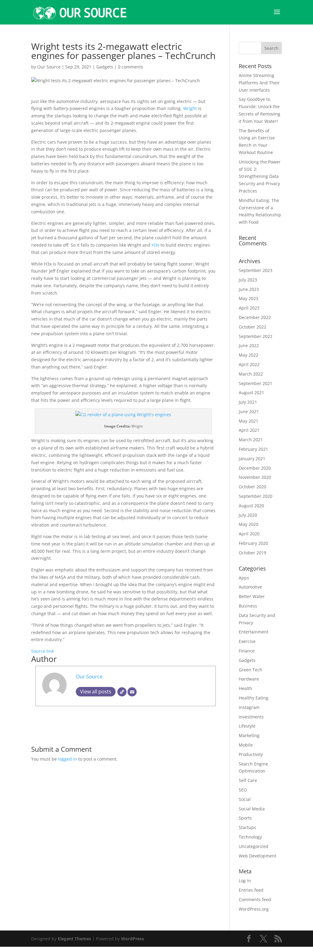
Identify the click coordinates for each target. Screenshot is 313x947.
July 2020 (248, 515)
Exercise (247, 641)
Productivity (251, 754)
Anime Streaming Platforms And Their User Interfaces (259, 82)
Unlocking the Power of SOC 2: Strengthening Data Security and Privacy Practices (260, 176)
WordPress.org (254, 909)
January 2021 (252, 458)
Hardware (249, 679)
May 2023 (248, 298)
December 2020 (255, 468)
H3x (155, 245)
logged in (67, 759)
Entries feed (251, 890)
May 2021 (248, 421)
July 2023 (248, 280)
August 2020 (251, 505)
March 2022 (251, 374)
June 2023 (249, 289)
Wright (190, 108)
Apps (244, 578)
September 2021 (255, 383)
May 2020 (248, 524)
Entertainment (253, 632)
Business (248, 606)
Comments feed (255, 899)
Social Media (252, 809)
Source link (42, 651)
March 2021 (251, 439)
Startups (247, 827)
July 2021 (248, 402)
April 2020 (249, 534)
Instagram (249, 707)
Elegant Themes (74, 938)
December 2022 (255, 317)
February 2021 (253, 449)
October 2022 (252, 327)
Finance (247, 651)
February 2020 (253, 543)
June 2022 (249, 345)
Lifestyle (247, 726)
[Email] (132, 691)
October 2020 (252, 487)
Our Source (49, 67)
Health (245, 688)
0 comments (130, 67)
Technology (250, 837)
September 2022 (255, 336)
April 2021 (249, 430)
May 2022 (248, 355)
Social (245, 799)
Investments (251, 717)
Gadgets (104, 67)
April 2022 (249, 364)
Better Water (252, 596)
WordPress (132, 938)
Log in (245, 880)
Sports (245, 818)
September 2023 (255, 270)
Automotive (250, 587)
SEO (243, 790)
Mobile (246, 745)
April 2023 (249, 308)
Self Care (248, 780)
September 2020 (255, 496)
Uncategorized (253, 846)
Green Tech (250, 670)
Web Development (257, 856)
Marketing (249, 735)
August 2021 (251, 392)
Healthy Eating (253, 698)
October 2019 (252, 553)
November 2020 (255, 477)
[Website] (122, 691)
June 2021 (249, 411)
